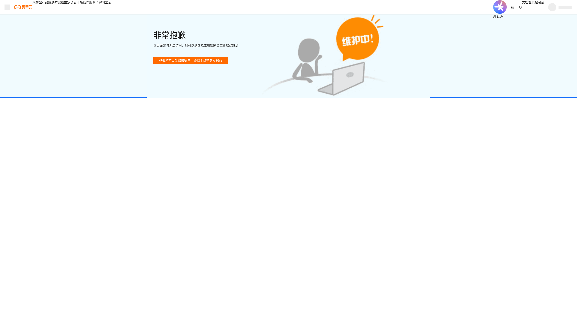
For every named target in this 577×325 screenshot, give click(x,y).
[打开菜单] (7, 7)
